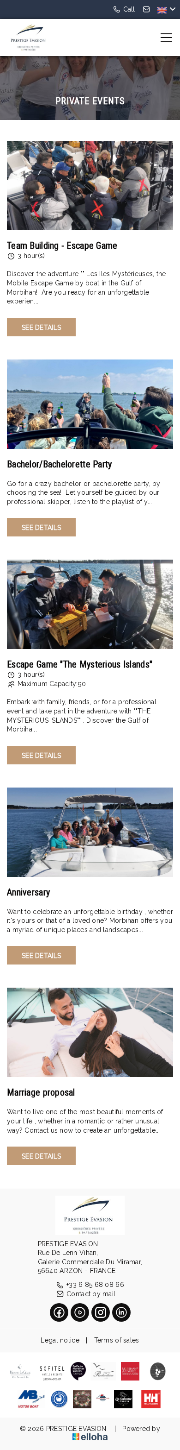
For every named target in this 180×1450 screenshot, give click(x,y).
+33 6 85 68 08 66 (95, 1284)
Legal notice (60, 1340)
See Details (41, 327)
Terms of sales (116, 1340)
